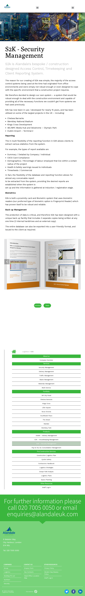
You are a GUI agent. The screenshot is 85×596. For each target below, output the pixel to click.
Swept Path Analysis (46, 471)
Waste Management (46, 379)
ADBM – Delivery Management (46, 435)
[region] (42, 28)
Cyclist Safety (46, 459)
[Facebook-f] (73, 591)
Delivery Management (46, 371)
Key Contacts (28, 572)
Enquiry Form (28, 568)
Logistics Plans (46, 475)
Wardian (46, 424)
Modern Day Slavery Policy (51, 573)
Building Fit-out (9, 576)
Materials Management (46, 383)
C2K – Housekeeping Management (46, 439)
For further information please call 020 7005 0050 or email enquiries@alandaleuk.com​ (42, 507)
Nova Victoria (46, 411)
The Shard (46, 420)
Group (6, 568)
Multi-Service (46, 388)
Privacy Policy (49, 568)
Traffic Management (46, 375)
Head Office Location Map (31, 577)
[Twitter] (66, 591)
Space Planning (46, 480)
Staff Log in (46, 487)
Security (7, 583)
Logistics (25, 352)
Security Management (46, 367)
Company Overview (46, 360)
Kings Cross (46, 403)
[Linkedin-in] (80, 591)
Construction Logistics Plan (46, 455)
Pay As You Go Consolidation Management (46, 448)
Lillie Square (46, 407)
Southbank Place (46, 415)
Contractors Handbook (46, 463)
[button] (37, 7)
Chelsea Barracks (46, 399)
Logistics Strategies (46, 467)
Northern (7, 580)
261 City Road (46, 395)
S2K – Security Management (46, 443)
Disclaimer (29, 591)
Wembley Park (46, 428)
